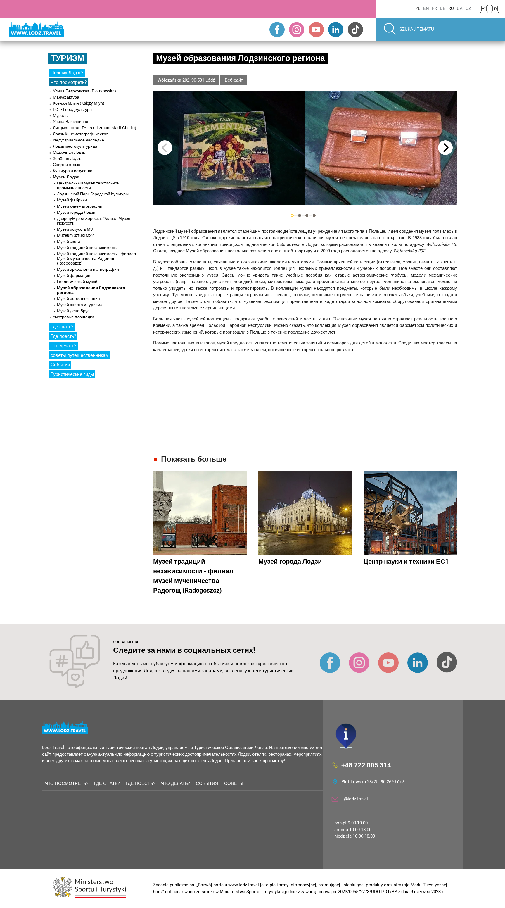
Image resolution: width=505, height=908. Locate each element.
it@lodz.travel (354, 799)
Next (445, 147)
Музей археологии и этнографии (88, 269)
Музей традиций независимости (87, 247)
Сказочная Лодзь (69, 152)
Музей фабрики (72, 200)
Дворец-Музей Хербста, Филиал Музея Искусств (93, 220)
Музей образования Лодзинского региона (91, 290)
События (60, 364)
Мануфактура (66, 97)
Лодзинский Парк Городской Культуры (93, 193)
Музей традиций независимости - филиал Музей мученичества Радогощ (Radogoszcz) (96, 258)
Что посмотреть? (69, 82)
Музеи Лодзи (66, 177)
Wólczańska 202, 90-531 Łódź (186, 80)
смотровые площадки (73, 317)
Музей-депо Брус (73, 310)
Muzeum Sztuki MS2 (75, 235)
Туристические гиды (72, 374)
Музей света (68, 241)
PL (417, 8)
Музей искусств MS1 (76, 229)
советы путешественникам (80, 355)
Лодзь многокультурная (75, 146)
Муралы (60, 115)
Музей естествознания (78, 298)
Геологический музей (77, 281)
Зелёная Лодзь (67, 158)
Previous (165, 147)
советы (233, 783)
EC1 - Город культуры (72, 109)
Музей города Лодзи (76, 212)
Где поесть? (63, 336)
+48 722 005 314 (366, 765)
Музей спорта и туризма (80, 304)
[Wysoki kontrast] (495, 9)
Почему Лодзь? (67, 72)
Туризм (67, 58)
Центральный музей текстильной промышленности (88, 185)
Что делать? (64, 345)
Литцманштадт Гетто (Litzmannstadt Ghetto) (94, 127)
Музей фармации (73, 275)
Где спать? (62, 326)
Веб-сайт (234, 80)
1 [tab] (292, 215)
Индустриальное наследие (78, 140)
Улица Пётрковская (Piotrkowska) (84, 91)
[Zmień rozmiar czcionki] (484, 9)
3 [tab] (306, 215)
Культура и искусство (72, 170)
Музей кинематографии (79, 206)
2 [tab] (299, 215)
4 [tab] (314, 215)
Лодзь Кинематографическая (80, 134)
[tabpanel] (229, 148)
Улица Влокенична (70, 121)
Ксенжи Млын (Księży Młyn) (78, 103)
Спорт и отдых (66, 164)
